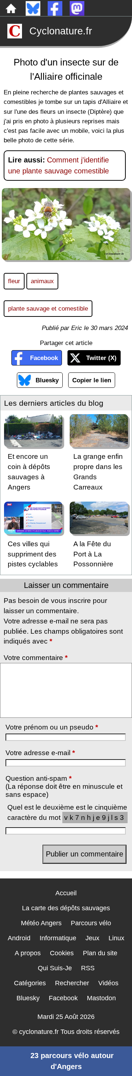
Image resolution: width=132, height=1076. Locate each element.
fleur (14, 281)
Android (19, 938)
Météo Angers (41, 923)
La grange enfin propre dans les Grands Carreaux (98, 472)
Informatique (58, 938)
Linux (116, 938)
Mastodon (101, 998)
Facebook (44, 357)
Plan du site (100, 953)
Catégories (30, 983)
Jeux (92, 938)
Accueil (66, 893)
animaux (42, 281)
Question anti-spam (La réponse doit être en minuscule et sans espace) (64, 786)
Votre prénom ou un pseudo (52, 727)
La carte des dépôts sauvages (66, 908)
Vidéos (108, 983)
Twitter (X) (101, 357)
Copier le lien (91, 380)
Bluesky (47, 380)
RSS (88, 968)
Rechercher (72, 983)
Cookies (62, 953)
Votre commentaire (35, 657)
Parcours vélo (91, 923)
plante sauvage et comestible (48, 308)
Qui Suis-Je (55, 968)
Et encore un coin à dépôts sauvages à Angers (29, 472)
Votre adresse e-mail (40, 753)
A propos (28, 953)
